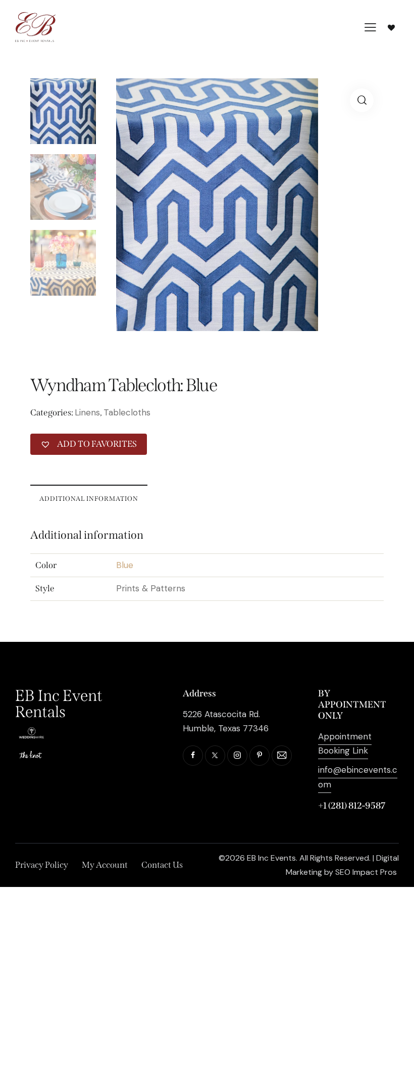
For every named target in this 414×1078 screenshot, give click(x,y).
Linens (87, 412)
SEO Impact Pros (366, 872)
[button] (362, 100)
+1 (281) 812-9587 (351, 805)
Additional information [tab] (88, 498)
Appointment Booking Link (345, 743)
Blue (124, 565)
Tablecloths (127, 412)
